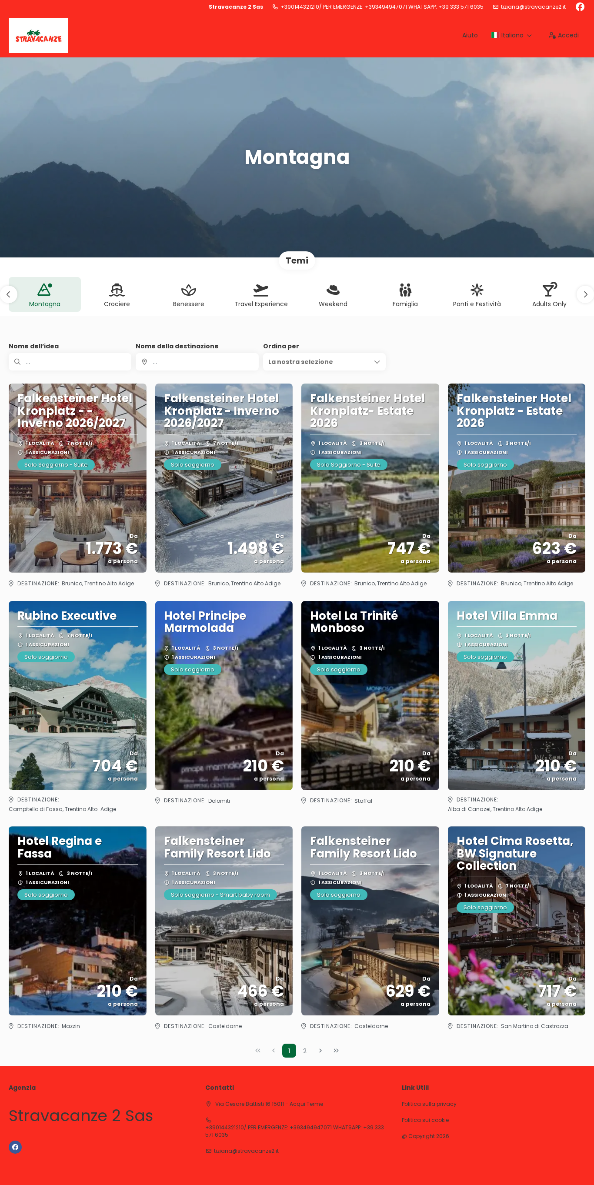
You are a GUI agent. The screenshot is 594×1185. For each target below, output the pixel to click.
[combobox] (197, 362)
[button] (8, 294)
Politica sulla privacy (429, 1104)
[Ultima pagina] (336, 1051)
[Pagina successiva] (320, 1051)
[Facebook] (579, 7)
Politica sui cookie (425, 1120)
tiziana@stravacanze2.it (533, 6)
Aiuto (470, 35)
